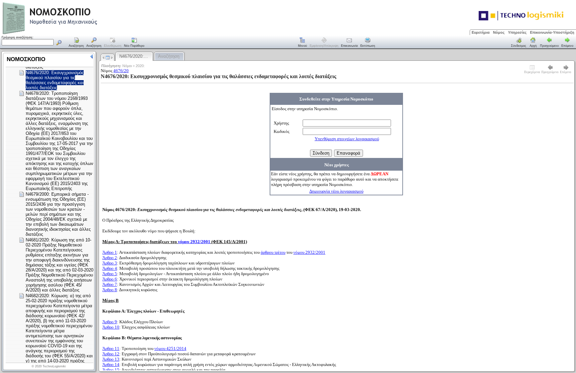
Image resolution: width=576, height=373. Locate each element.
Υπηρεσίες (517, 32)
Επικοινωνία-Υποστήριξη (552, 32)
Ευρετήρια (481, 32)
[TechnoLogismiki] (76, 33)
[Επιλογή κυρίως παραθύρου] (76, 42)
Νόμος (499, 32)
